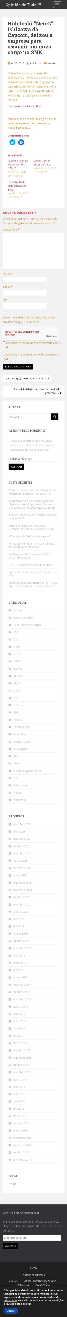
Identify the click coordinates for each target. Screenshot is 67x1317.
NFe (15, 698)
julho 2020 (19, 919)
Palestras (23, 1284)
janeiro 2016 (20, 1130)
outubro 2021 (21, 846)
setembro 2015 (22, 1159)
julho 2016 (19, 1086)
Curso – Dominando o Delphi (41, 1280)
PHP (16, 712)
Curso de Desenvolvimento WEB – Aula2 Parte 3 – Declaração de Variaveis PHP (33, 584)
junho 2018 (19, 963)
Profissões (19, 734)
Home (33, 1267)
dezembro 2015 (22, 1138)
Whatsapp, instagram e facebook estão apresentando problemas (32, 545)
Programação (21, 741)
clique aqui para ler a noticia (24, 106)
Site (5, 300)
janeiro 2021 (20, 875)
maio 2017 (19, 1028)
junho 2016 (19, 1094)
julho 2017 (19, 1014)
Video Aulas (20, 785)
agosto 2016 (20, 1079)
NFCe (16, 690)
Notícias (52, 63)
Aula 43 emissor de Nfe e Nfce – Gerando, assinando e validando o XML (32, 527)
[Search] (54, 416)
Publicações (20, 749)
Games (17, 668)
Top (15, 778)
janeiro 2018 (20, 977)
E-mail (7, 286)
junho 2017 (19, 1021)
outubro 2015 (21, 1152)
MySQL (17, 683)
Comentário (11, 229)
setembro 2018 (22, 948)
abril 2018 (18, 970)
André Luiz (35, 63)
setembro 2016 (22, 1072)
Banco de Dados (23, 617)
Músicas (18, 676)
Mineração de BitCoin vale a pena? (29, 536)
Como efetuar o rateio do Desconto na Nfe (32, 573)
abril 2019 (18, 926)
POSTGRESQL (21, 727)
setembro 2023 (22, 824)
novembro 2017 (22, 984)
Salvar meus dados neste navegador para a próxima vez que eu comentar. (29, 320)
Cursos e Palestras (34, 1275)
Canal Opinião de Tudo (27, 625)
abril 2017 (18, 1035)
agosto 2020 (20, 911)
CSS (15, 632)
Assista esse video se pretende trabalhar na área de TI (33, 516)
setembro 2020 (22, 904)
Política (17, 719)
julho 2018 (19, 955)
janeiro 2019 (20, 933)
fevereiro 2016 (21, 1123)
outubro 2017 (21, 992)
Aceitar (11, 1310)
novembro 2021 (22, 839)
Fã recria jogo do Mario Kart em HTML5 (18, 164)
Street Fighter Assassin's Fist (42, 162)
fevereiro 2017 (21, 1050)
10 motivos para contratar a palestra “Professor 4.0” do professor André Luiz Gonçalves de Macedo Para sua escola (32, 504)
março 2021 (20, 860)
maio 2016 (19, 1101)
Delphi (17, 646)
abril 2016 (18, 1108)
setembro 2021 (22, 853)
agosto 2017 (20, 1006)
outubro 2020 (21, 897)
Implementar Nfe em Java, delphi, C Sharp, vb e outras (30, 555)
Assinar (16, 466)
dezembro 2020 (22, 882)
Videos (17, 792)
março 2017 (20, 1043)
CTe (15, 639)
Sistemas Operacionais (27, 770)
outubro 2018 (21, 941)
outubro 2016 (21, 1065)
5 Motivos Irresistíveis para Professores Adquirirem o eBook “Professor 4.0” (32, 491)
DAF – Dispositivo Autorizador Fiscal (30, 565)
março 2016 (20, 1116)
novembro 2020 (22, 890)
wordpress (19, 800)
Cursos (13, 1280)
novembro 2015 (22, 1145)
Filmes (17, 654)
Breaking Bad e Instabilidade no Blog (17, 185)
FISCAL (17, 661)
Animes (17, 610)
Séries (17, 763)
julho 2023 (19, 831)
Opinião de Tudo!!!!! (23, 4)
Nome (8, 273)
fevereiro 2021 (21, 868)
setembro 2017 (22, 999)
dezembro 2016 (22, 1057)
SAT (15, 756)
